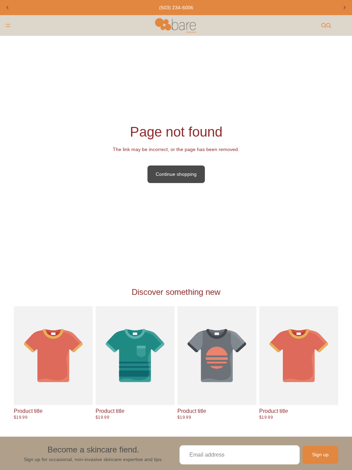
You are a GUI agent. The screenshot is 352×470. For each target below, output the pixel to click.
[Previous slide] (7, 7)
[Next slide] (344, 7)
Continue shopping (176, 174)
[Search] (323, 25)
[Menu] (8, 25)
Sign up (320, 454)
